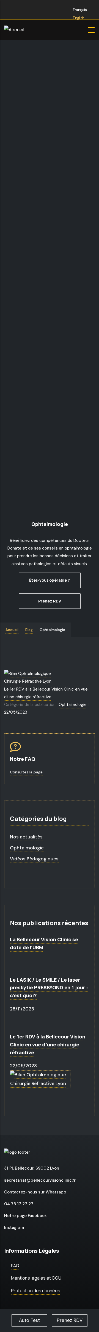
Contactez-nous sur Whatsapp (35, 1192)
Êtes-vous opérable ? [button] (49, 580)
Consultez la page (26, 772)
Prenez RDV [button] (49, 601)
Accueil (12, 629)
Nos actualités (26, 837)
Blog (29, 629)
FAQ (15, 1266)
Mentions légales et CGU (36, 1278)
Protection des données (35, 1291)
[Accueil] (29, 29)
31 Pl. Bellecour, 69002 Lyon (31, 1168)
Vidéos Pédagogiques (34, 859)
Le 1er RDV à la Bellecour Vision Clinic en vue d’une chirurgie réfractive (47, 1044)
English (78, 17)
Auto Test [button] (29, 1320)
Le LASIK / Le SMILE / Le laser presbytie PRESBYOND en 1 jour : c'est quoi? (49, 987)
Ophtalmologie (73, 704)
